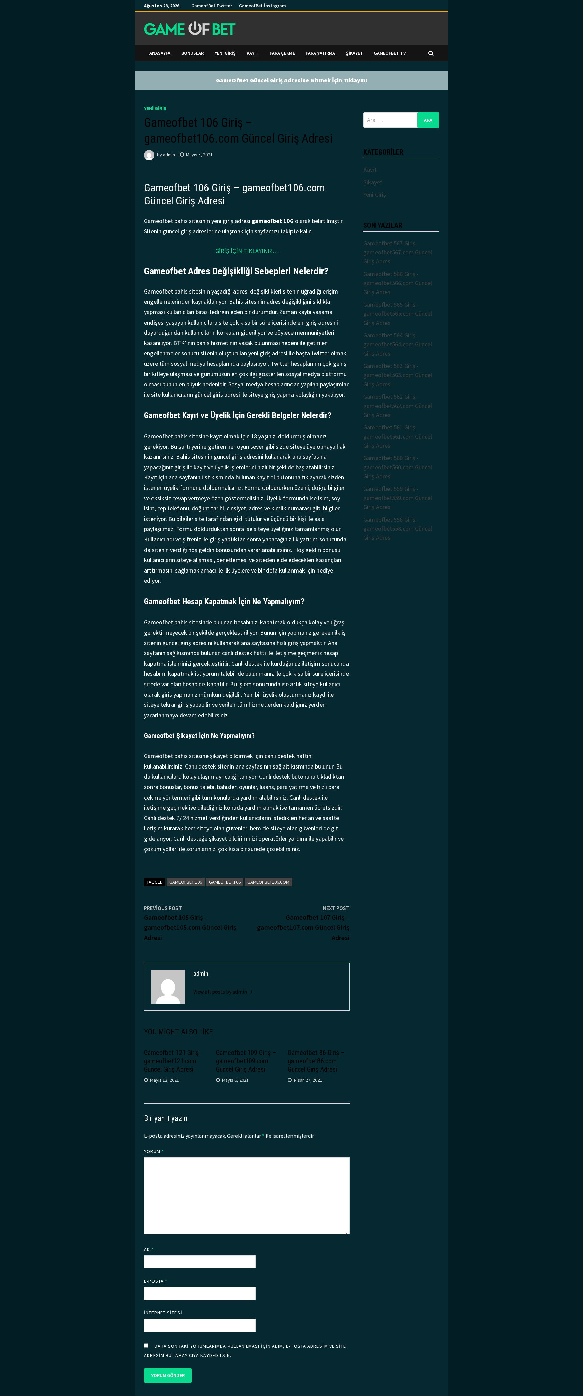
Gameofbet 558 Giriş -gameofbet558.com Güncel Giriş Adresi (397, 528)
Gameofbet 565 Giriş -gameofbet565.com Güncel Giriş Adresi (397, 314)
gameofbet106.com (268, 882)
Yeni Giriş (225, 53)
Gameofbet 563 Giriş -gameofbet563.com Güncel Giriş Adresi (397, 375)
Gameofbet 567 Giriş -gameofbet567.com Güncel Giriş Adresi (397, 252)
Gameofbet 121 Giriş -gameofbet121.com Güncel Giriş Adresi (173, 1061)
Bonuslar (192, 53)
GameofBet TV (390, 53)
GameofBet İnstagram (262, 6)
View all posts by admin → (223, 991)
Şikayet (354, 53)
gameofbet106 (225, 882)
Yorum (154, 1151)
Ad (149, 1249)
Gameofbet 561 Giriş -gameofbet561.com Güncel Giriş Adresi (397, 436)
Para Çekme (282, 53)
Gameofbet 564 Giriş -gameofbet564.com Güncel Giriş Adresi (397, 344)
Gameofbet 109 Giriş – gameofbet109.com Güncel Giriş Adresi (246, 1061)
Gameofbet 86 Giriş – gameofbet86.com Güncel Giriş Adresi (316, 1061)
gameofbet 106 (185, 882)
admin (169, 154)
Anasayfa (159, 53)
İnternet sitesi (163, 1313)
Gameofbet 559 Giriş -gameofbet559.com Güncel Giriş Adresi (397, 498)
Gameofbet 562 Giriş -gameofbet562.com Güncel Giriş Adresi (397, 406)
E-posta (156, 1281)
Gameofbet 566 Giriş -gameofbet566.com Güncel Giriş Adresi (397, 283)
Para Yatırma (320, 53)
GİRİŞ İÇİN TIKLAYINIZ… (247, 251)
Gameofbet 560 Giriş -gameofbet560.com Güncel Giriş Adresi (397, 467)
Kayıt (253, 53)
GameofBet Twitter (211, 6)
